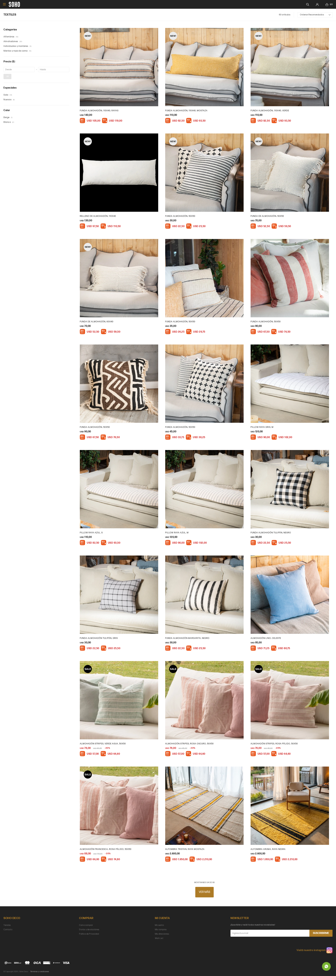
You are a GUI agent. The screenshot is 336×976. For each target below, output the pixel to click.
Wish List (159, 938)
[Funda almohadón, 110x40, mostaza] (204, 67)
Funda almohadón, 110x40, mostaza (186, 110)
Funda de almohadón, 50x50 (267, 216)
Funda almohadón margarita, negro (187, 638)
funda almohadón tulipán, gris (99, 638)
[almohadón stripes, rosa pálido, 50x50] (290, 700)
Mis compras (161, 929)
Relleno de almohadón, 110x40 (98, 216)
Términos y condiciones (39, 972)
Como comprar (86, 925)
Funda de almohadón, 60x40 (96, 321)
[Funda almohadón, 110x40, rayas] (119, 67)
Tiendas (7, 925)
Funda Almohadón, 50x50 (180, 321)
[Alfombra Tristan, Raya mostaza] (204, 806)
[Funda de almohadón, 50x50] (290, 172)
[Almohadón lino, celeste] (290, 595)
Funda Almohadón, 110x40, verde (270, 110)
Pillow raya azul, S (91, 532)
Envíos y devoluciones (89, 929)
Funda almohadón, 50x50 (180, 216)
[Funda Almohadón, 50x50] (204, 278)
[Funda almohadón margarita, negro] (204, 595)
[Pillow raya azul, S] (119, 489)
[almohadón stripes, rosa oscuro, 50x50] (204, 700)
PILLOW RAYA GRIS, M (262, 427)
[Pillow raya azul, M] (204, 489)
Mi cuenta (159, 925)
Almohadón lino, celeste (266, 638)
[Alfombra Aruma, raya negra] (290, 806)
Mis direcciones (162, 934)
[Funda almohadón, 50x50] (204, 172)
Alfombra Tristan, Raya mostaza (185, 849)
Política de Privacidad (89, 934)
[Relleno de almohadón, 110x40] (119, 172)
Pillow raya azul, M (177, 532)
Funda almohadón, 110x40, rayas (99, 110)
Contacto (8, 929)
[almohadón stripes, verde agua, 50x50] (119, 700)
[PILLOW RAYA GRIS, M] (290, 383)
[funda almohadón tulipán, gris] (119, 595)
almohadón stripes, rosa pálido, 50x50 (274, 743)
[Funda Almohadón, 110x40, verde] (290, 67)
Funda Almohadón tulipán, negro (271, 532)
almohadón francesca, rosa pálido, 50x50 (105, 849)
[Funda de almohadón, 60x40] (119, 278)
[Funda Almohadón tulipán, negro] (290, 489)
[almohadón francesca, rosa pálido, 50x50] (119, 806)
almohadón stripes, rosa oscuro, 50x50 (189, 743)
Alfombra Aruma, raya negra (268, 849)
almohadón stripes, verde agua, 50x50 (103, 743)
